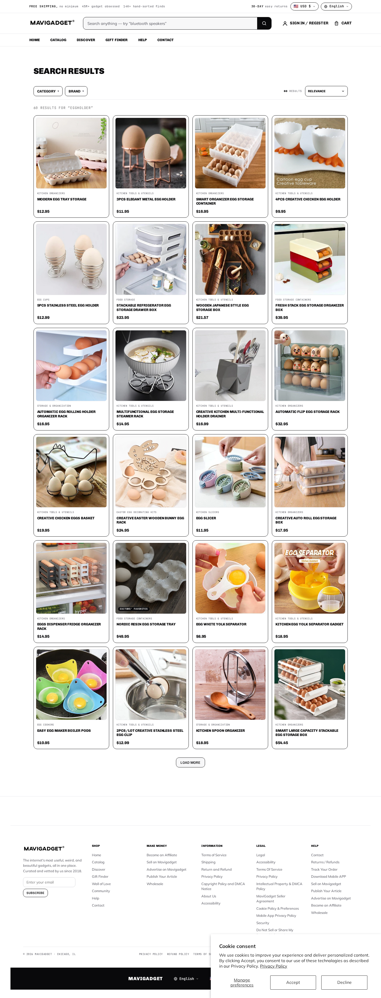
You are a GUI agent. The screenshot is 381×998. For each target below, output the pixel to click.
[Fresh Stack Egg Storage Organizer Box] (309, 259)
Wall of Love (101, 884)
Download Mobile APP (328, 876)
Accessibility (210, 903)
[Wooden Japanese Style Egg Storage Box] (230, 259)
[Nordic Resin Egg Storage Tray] (150, 578)
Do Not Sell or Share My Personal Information (274, 932)
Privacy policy (151, 954)
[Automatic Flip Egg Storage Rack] (309, 365)
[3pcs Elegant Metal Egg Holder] (150, 153)
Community (101, 891)
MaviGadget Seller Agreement (270, 898)
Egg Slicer (206, 518)
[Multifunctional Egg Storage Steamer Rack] (150, 365)
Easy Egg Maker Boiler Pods (64, 730)
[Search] (264, 23)
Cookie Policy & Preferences (277, 908)
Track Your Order (324, 869)
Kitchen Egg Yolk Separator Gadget (309, 624)
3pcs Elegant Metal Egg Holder (146, 199)
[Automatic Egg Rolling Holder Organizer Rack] (71, 365)
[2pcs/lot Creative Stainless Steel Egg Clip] (150, 684)
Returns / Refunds (325, 862)
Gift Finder (117, 40)
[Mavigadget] (52, 23)
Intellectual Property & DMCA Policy (279, 886)
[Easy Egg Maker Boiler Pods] (71, 684)
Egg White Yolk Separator (221, 624)
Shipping (208, 862)
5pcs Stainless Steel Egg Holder (68, 305)
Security (262, 923)
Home (34, 40)
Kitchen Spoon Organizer (220, 730)
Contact (165, 40)
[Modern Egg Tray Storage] (71, 153)
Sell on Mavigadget (162, 862)
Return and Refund (216, 869)
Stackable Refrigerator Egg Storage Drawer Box (144, 307)
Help (142, 40)
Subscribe (35, 893)
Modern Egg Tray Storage (61, 199)
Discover (86, 40)
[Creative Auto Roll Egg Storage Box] (309, 472)
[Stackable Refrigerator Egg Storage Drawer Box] (150, 259)
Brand (76, 91)
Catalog (58, 40)
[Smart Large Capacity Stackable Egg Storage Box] (309, 684)
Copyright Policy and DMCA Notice (223, 886)
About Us (208, 896)
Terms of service (206, 954)
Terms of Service (214, 855)
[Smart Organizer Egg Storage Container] (230, 153)
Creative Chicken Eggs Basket (66, 518)
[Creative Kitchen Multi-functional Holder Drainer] (230, 365)
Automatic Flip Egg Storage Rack (307, 412)
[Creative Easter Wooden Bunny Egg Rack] (150, 472)
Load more (190, 763)
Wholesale (155, 884)
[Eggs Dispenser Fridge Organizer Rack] (71, 578)
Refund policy (178, 954)
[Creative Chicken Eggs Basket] (71, 472)
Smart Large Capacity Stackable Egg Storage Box (306, 732)
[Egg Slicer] (230, 472)
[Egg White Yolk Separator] (230, 578)
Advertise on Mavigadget (166, 869)
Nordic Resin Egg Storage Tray (146, 624)
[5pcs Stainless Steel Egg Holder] (71, 259)
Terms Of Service (269, 869)
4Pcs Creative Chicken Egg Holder (307, 199)
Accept (293, 982)
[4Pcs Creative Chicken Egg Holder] (309, 153)
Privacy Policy (273, 966)
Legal (260, 855)
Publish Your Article (162, 876)
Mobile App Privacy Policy (276, 915)
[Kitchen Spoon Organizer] (230, 684)
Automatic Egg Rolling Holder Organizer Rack (66, 414)
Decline (344, 982)
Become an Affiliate (162, 855)
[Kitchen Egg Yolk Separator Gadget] (309, 578)
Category (48, 91)
